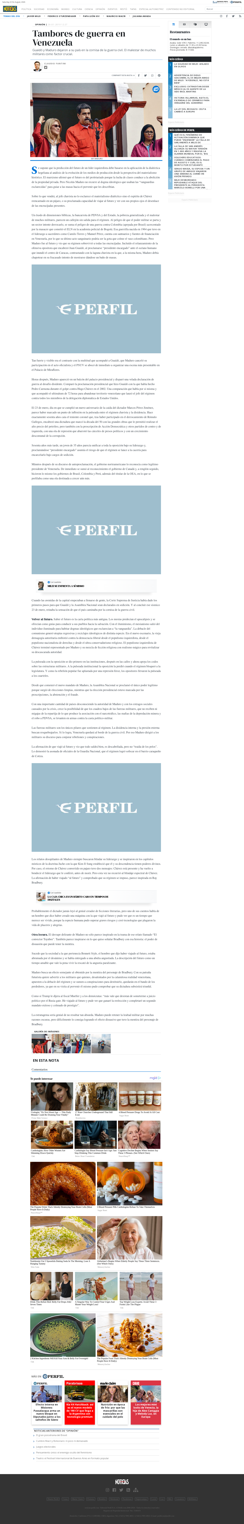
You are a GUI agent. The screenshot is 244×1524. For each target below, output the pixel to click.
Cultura (77, 9)
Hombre (102, 1499)
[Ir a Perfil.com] (236, 2)
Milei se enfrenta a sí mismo (66, 586)
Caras (65, 1499)
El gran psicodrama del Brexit (51, 1435)
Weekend (114, 1499)
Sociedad (39, 9)
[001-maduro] (41, 1043)
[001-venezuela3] (81, 1043)
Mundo (65, 9)
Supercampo (141, 1499)
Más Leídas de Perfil (182, 130)
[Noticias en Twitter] (233, 16)
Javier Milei (34, 16)
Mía (170, 1499)
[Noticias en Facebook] (227, 16)
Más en (36, 1376)
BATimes (192, 1499)
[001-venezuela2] (61, 1043)
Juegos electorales (46, 1446)
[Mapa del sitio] (135, 1490)
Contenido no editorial (180, 9)
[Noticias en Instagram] (221, 16)
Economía (52, 9)
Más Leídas (176, 59)
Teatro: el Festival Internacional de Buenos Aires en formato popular (72, 1458)
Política (26, 9)
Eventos (112, 9)
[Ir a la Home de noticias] (122, 1481)
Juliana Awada (142, 16)
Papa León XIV (91, 16)
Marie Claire (77, 1499)
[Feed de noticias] (240, 16)
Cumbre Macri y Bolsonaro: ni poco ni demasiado (62, 1441)
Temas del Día (11, 16)
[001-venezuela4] (101, 1043)
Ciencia (89, 9)
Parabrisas (127, 1499)
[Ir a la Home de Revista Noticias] (10, 9)
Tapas (133, 9)
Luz (162, 1499)
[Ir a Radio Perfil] (220, 2)
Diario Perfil (53, 1499)
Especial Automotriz (151, 9)
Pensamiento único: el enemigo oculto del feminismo (64, 1452)
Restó (123, 9)
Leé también (56, 582)
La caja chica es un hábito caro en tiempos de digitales (78, 898)
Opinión (100, 9)
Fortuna (90, 1499)
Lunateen (180, 1499)
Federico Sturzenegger (62, 16)
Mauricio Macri (116, 16)
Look (153, 1499)
